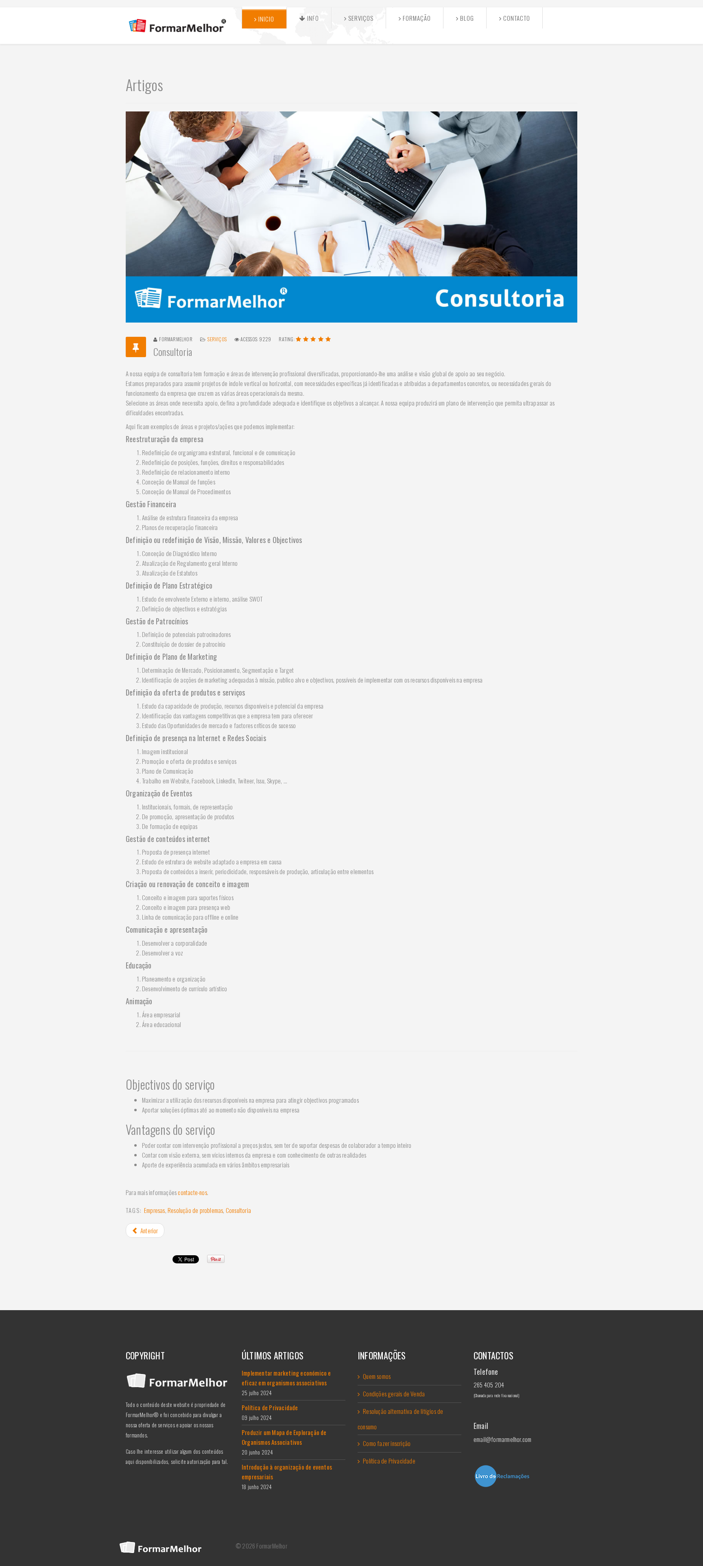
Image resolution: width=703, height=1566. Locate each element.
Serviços (360, 17)
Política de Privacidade (389, 1460)
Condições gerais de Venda (394, 1393)
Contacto (516, 17)
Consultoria (238, 1210)
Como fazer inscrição (386, 1443)
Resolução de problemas (195, 1210)
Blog (466, 17)
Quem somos (377, 1376)
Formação (416, 17)
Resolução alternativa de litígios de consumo (400, 1419)
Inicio (265, 18)
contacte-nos (192, 1192)
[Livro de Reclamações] (525, 1476)
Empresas (154, 1210)
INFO (312, 17)
